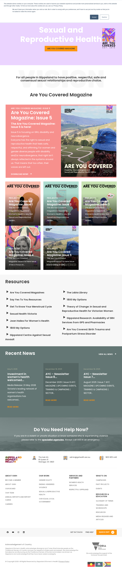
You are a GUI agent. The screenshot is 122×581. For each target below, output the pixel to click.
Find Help (89, 532)
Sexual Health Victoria (23, 313)
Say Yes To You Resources (25, 299)
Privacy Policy (64, 561)
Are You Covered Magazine (61, 48)
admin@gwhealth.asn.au (80, 457)
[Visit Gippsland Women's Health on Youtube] (13, 532)
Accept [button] (94, 17)
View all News (106, 354)
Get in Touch (76, 532)
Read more (12, 406)
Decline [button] (104, 17)
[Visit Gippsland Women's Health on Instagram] (18, 532)
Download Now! (20, 174)
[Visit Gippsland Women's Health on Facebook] (7, 532)
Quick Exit (104, 532)
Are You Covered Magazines (26, 292)
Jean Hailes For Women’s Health (29, 320)
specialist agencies (53, 439)
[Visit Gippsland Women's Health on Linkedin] (23, 532)
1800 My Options (19, 328)
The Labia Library (76, 292)
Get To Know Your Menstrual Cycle (30, 306)
